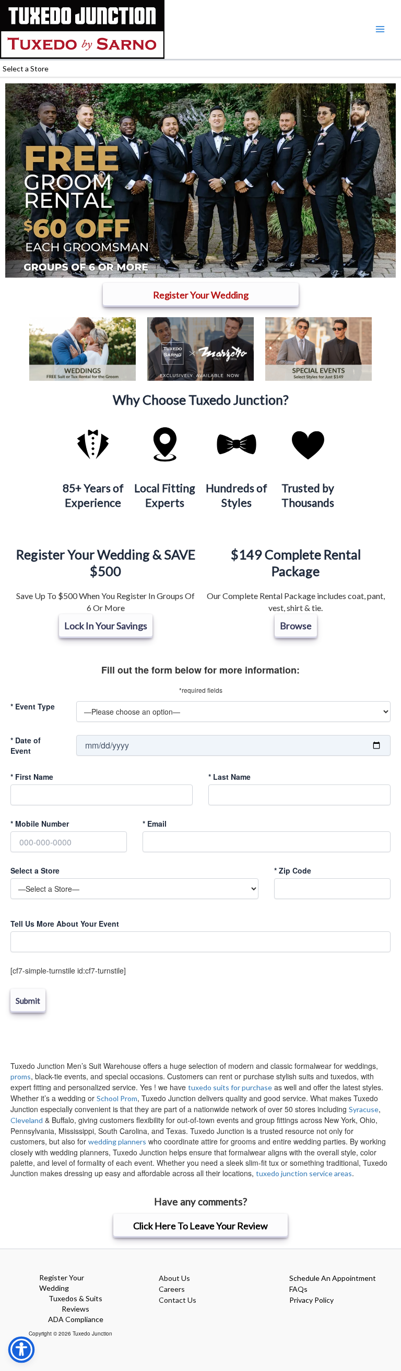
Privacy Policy (311, 1299)
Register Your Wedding (61, 1282)
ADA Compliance (75, 1319)
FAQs (298, 1289)
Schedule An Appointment (332, 1278)
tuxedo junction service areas (304, 1173)
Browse (296, 625)
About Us (174, 1278)
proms (20, 1076)
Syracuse (364, 1109)
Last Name (229, 776)
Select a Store (35, 870)
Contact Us (177, 1299)
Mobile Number (39, 823)
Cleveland (26, 1120)
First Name (31, 776)
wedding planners (117, 1141)
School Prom (117, 1098)
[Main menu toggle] (380, 29)
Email (155, 823)
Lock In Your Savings (105, 625)
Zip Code (292, 870)
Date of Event (25, 745)
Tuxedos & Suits (75, 1298)
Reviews (75, 1308)
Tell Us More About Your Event (64, 923)
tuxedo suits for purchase (230, 1087)
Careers (172, 1289)
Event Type (32, 706)
